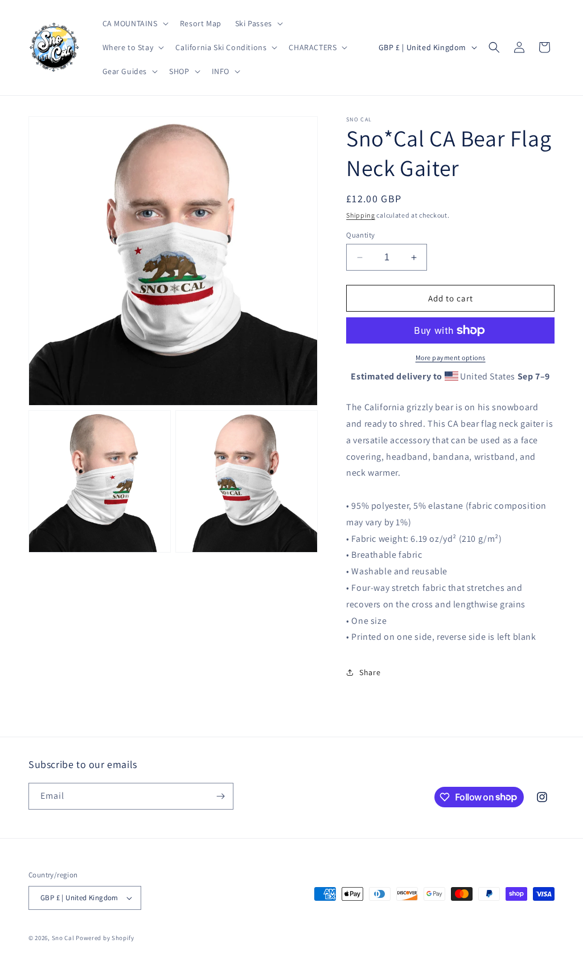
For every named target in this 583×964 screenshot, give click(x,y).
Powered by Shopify (105, 938)
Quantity (360, 235)
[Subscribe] (220, 796)
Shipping (360, 215)
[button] (134, 23)
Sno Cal (63, 938)
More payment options (451, 357)
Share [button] (369, 672)
